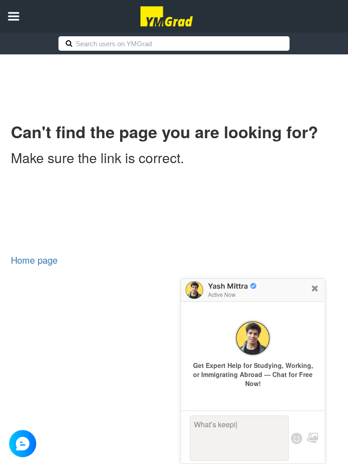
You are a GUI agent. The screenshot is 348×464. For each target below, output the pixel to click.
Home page (34, 259)
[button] (13, 16)
